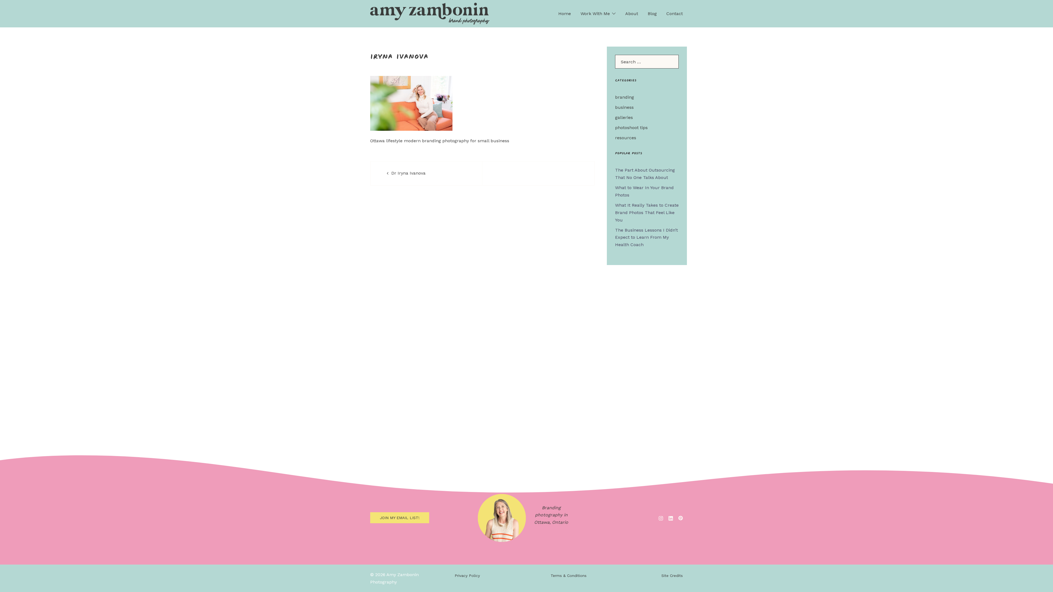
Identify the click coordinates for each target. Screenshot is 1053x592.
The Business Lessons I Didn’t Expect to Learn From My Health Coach (646, 237)
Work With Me (595, 13)
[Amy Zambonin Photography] (429, 13)
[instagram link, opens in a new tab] (661, 517)
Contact (674, 13)
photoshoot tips (631, 127)
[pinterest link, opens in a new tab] (680, 517)
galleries (624, 117)
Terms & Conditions (569, 575)
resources (625, 137)
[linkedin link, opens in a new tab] (671, 517)
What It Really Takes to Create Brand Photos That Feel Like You (647, 213)
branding (624, 97)
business (624, 107)
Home (564, 13)
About (631, 13)
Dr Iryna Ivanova (408, 173)
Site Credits (672, 575)
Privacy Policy (467, 575)
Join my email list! (400, 518)
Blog (652, 13)
